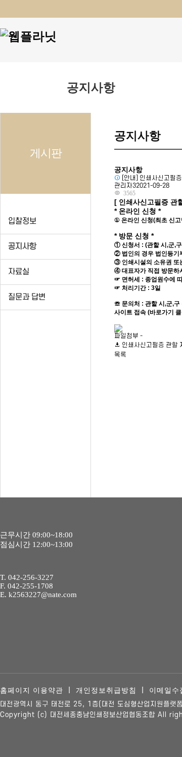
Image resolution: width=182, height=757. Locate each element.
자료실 (18, 271)
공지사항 (22, 246)
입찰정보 (22, 221)
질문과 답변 (27, 297)
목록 (120, 354)
